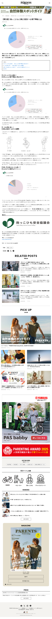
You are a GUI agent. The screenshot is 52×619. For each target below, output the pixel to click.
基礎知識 (7, 15)
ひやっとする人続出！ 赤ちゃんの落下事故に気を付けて (16, 63)
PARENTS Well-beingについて (15, 608)
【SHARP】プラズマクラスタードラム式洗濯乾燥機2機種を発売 (15, 592)
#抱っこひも (9, 247)
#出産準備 (9, 464)
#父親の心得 (29, 464)
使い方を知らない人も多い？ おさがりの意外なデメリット (17, 67)
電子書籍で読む (26, 581)
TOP (3, 15)
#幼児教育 (16, 464)
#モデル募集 (22, 464)
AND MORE (26, 519)
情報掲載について (25, 608)
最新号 (25, 576)
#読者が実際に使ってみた (40, 464)
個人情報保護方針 (22, 609)
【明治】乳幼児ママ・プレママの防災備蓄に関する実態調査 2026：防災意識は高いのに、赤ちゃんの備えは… (24, 595)
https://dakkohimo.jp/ (7, 239)
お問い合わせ (39, 608)
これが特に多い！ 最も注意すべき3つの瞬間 (14, 65)
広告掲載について (32, 608)
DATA (5, 68)
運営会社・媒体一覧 (29, 609)
